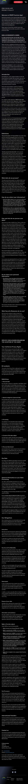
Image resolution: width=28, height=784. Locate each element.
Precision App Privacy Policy (20, 779)
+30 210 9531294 (6, 750)
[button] (25, 2)
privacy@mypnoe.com (9, 752)
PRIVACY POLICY (12, 779)
